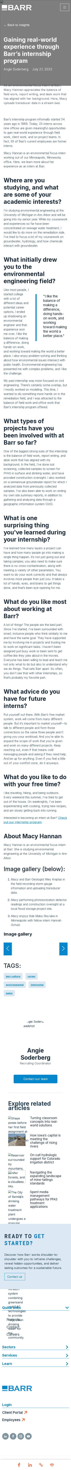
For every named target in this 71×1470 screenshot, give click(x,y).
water (9, 993)
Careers (13, 1334)
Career (31, 976)
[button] (19, 1465)
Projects (13, 1320)
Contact (13, 1327)
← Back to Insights (16, 25)
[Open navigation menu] (64, 7)
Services (9, 1355)
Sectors (8, 1347)
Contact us (14, 1276)
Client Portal (12, 1412)
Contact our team (35, 1079)
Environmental (15, 984)
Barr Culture (13, 976)
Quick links (11, 1308)
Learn (7, 1364)
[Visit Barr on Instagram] (20, 1436)
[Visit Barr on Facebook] (13, 1436)
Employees (11, 1420)
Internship (37, 984)
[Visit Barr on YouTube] (28, 1436)
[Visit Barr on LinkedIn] (5, 1436)
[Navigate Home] (17, 7)
